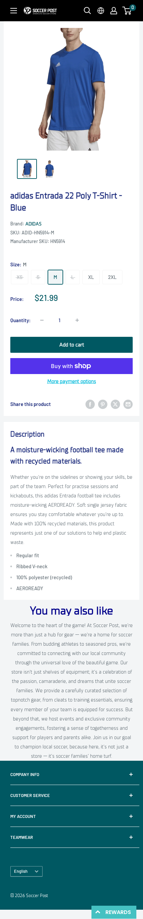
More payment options (71, 381)
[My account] (113, 10)
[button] (126, 11)
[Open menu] (13, 10)
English (21, 871)
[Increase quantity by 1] (77, 320)
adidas (33, 224)
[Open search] (87, 10)
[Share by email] (128, 404)
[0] (127, 11)
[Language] (100, 10)
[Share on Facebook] (90, 404)
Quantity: (20, 320)
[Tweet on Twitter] (115, 404)
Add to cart (71, 345)
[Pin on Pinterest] (102, 404)
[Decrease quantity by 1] (42, 320)
